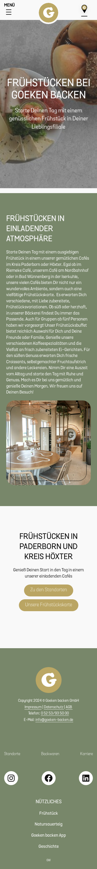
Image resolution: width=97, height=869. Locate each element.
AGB (69, 707)
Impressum (33, 707)
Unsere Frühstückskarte (48, 605)
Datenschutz (54, 707)
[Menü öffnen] (8, 12)
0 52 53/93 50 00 (55, 713)
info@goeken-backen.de (54, 720)
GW (49, 860)
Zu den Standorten (48, 590)
